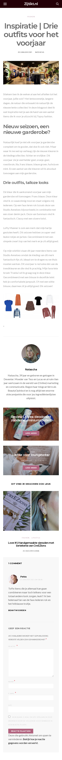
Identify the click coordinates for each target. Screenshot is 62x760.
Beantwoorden (17, 610)
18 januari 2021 (25, 426)
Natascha (39, 52)
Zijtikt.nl (31, 4)
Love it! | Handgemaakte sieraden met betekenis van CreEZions (31, 544)
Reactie (12, 646)
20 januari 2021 (25, 52)
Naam (11, 681)
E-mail (12, 693)
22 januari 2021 (25, 460)
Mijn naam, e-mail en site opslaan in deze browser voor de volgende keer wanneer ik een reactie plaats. (30, 721)
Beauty (31, 414)
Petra (23, 576)
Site (10, 705)
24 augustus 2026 (31, 551)
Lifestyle (35, 538)
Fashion (31, 17)
